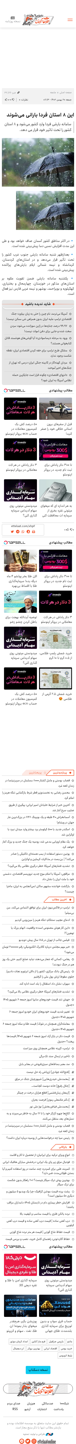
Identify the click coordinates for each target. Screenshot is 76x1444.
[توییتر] (27, 1441)
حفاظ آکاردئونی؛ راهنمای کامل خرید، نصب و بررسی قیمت (37, 1239)
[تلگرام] (21, 1441)
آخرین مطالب (59, 900)
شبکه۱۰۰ (64, 1403)
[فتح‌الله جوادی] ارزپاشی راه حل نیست (48, 1072)
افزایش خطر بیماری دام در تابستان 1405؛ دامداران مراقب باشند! (40, 1204)
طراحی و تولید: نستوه (34, 1434)
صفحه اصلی (66, 92)
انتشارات (42, 1409)
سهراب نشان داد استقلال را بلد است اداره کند (44, 983)
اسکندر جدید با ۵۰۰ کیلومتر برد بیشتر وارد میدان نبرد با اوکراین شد (41, 832)
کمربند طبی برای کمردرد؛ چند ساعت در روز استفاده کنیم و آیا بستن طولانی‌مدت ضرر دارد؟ (38, 1171)
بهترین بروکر (34, 1349)
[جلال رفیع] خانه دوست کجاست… (50, 1086)
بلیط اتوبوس (65, 1356)
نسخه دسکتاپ (38, 1370)
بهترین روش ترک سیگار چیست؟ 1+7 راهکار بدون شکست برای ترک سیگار (40, 1182)
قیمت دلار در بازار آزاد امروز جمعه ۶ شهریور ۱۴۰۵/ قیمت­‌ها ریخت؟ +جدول (40, 1039)
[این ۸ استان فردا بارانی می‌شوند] (38, 162)
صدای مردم (13, 1403)
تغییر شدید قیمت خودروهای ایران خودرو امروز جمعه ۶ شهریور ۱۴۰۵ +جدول (41, 1014)
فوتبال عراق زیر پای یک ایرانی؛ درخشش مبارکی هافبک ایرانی (36, 1162)
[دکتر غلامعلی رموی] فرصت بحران (50, 1099)
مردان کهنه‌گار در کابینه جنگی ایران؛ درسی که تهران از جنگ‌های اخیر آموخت (40, 365)
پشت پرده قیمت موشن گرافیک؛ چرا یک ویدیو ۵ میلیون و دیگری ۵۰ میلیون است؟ (40, 1193)
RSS (15, 1409)
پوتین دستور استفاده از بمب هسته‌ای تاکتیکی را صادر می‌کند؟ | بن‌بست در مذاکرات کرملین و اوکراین (42, 856)
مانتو (69, 1341)
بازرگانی (63, 1147)
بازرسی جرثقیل (56, 1341)
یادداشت (59, 1409)
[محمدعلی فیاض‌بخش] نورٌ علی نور (50, 1106)
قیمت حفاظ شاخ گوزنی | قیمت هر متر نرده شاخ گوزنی (40, 1232)
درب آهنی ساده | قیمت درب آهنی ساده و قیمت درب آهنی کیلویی (40, 1223)
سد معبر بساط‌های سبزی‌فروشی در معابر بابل (44, 1064)
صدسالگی (47, 1403)
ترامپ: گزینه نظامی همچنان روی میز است (46, 1048)
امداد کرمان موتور (19, 1341)
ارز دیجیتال (18, 1349)
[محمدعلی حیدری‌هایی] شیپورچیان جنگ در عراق (42, 1079)
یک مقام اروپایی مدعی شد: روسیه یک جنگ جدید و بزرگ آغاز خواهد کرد (38, 844)
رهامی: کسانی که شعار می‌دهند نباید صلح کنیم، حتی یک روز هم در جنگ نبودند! (38, 962)
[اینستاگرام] (34, 1441)
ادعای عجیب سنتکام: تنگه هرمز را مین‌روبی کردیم (42, 920)
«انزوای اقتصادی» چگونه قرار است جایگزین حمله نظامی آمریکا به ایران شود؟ (42, 378)
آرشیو (27, 1409)
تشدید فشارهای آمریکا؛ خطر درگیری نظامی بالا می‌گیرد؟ (39, 866)
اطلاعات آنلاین (38, 20)
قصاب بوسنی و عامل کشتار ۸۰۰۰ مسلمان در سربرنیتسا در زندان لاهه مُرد (39, 1128)
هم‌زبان (31, 1403)
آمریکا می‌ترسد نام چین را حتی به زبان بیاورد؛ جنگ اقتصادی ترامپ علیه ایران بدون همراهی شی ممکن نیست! (39, 316)
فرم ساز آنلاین (38, 1341)
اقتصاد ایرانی (50, 1349)
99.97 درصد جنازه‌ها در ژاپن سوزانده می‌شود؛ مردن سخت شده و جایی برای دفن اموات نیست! (41, 329)
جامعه (53, 92)
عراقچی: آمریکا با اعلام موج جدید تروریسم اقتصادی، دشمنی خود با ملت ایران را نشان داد (38, 877)
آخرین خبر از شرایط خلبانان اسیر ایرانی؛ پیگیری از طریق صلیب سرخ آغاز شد (41, 808)
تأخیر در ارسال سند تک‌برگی (54, 1056)
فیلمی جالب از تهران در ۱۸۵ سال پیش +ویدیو (44, 940)
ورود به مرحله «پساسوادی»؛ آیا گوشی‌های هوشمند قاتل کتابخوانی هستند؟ (38, 341)
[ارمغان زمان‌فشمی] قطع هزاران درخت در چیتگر (43, 1092)
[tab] (62, 773)
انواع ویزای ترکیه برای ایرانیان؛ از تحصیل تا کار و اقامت (40, 1155)
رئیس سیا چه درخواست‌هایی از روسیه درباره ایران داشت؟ (38, 1138)
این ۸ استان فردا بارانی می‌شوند (40, 115)
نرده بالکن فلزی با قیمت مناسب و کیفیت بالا (45, 1214)
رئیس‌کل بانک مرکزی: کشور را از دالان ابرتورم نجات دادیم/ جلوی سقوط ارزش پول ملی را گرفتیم (40, 974)
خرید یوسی (66, 1349)
